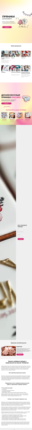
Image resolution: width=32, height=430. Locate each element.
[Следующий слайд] (30, 351)
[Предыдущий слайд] (1, 351)
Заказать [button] (7, 27)
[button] (20, 354)
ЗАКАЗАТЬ (6, 103)
